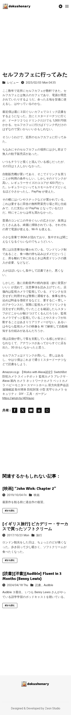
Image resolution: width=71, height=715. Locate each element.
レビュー (13, 82)
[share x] (22, 410)
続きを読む (10, 510)
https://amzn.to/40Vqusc (18, 398)
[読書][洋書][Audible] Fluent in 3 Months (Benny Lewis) (32, 576)
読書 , (39, 585)
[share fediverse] (39, 410)
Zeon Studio (52, 708)
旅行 (39, 535)
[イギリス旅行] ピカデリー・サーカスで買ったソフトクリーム (35, 526)
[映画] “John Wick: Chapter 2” (29, 488)
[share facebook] (14, 410)
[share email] (30, 410)
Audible (48, 585)
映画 (37, 495)
